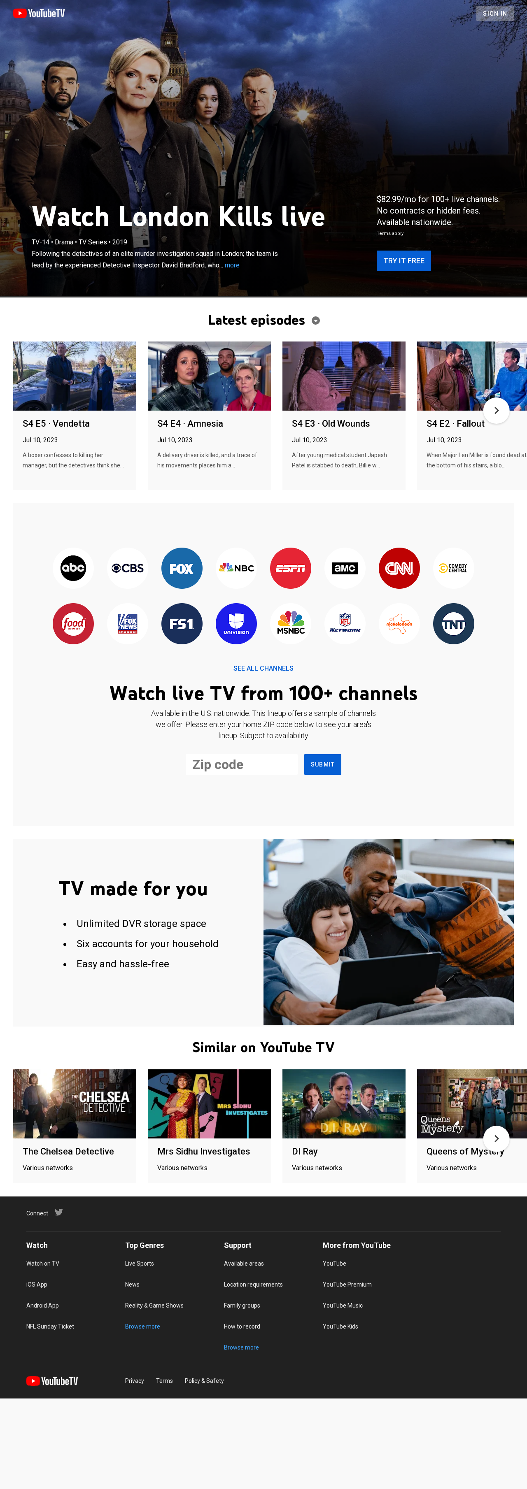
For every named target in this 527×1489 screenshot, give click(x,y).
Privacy (134, 1380)
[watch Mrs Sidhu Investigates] (209, 1104)
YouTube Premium (347, 1284)
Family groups (242, 1305)
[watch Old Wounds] (344, 376)
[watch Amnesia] (209, 376)
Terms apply (390, 233)
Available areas (244, 1263)
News (132, 1284)
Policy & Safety (204, 1380)
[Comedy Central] (454, 569)
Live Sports (139, 1263)
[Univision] (236, 624)
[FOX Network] (182, 569)
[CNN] (399, 569)
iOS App (36, 1284)
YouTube (334, 1263)
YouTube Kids (340, 1326)
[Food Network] (73, 624)
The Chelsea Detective (68, 1151)
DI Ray (305, 1151)
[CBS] (127, 569)
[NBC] (236, 569)
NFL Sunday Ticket (50, 1326)
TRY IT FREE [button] (403, 260)
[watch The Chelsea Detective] (74, 1104)
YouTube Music (343, 1305)
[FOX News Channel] (127, 624)
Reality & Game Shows (154, 1305)
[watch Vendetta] (74, 376)
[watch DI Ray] (344, 1104)
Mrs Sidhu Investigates (203, 1151)
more (232, 265)
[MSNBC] (291, 624)
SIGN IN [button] (495, 13)
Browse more (142, 1326)
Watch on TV (42, 1263)
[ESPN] (291, 569)
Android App (42, 1305)
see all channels (263, 668)
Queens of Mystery (465, 1151)
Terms (164, 1380)
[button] (496, 410)
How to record (242, 1326)
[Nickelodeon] (399, 624)
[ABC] (73, 569)
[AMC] (345, 569)
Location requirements (253, 1284)
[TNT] (454, 624)
